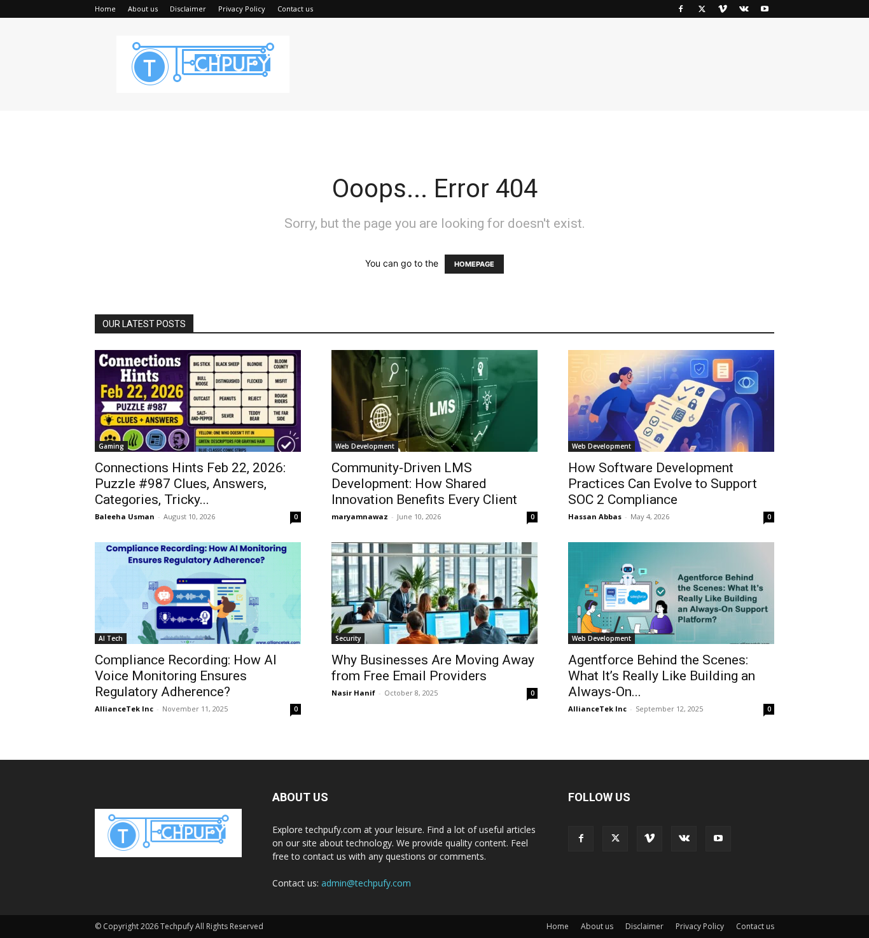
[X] (701, 9)
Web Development (364, 446)
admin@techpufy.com (366, 883)
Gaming (111, 446)
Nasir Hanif (353, 692)
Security (348, 638)
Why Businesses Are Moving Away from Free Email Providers (432, 667)
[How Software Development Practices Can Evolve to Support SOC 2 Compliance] (671, 401)
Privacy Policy (241, 8)
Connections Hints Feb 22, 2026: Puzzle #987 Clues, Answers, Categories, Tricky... (190, 483)
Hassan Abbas (595, 516)
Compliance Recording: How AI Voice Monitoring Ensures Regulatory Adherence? (186, 675)
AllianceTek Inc (124, 708)
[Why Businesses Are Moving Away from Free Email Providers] (434, 593)
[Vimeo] (722, 9)
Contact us (295, 8)
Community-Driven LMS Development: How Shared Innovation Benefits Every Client (426, 483)
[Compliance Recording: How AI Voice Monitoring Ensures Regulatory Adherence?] (198, 593)
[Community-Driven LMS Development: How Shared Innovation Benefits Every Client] (434, 401)
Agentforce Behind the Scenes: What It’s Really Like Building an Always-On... (661, 675)
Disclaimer (188, 8)
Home (105, 8)
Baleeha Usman (125, 516)
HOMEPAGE (474, 264)
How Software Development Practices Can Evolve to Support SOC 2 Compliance (662, 483)
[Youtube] (764, 9)
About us (143, 8)
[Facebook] (680, 9)
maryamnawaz (359, 516)
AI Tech (111, 638)
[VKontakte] (743, 9)
